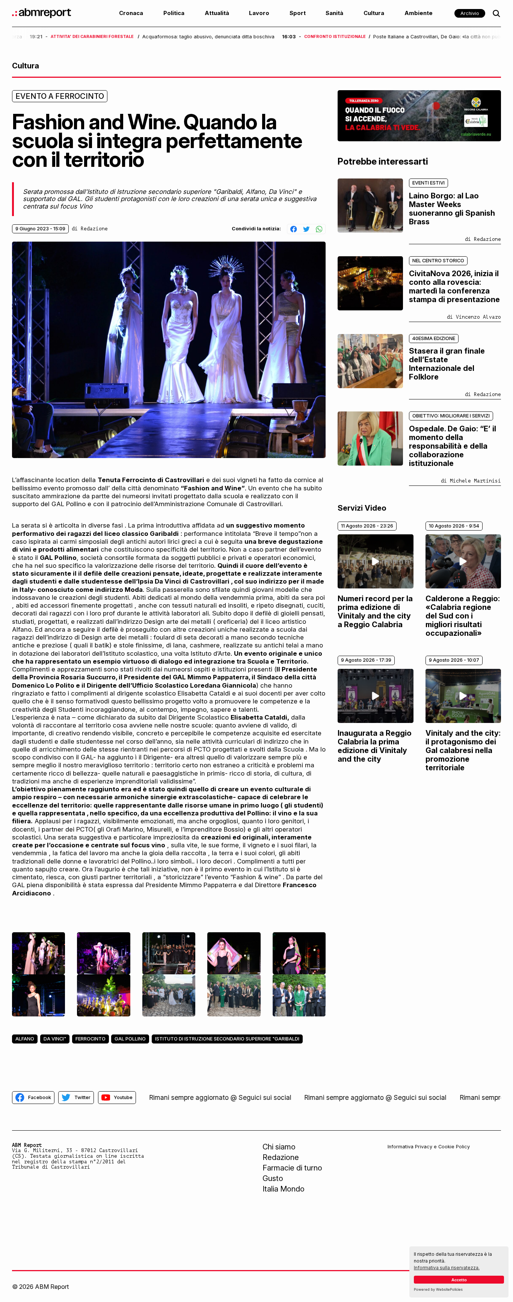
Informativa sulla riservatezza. (447, 1267)
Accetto (459, 1280)
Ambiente (418, 13)
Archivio (469, 13)
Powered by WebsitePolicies (438, 1289)
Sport (298, 13)
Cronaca (131, 13)
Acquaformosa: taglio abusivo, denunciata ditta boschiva (191, 36)
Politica (173, 13)
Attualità (217, 13)
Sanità (334, 13)
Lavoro (259, 13)
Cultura (374, 13)
